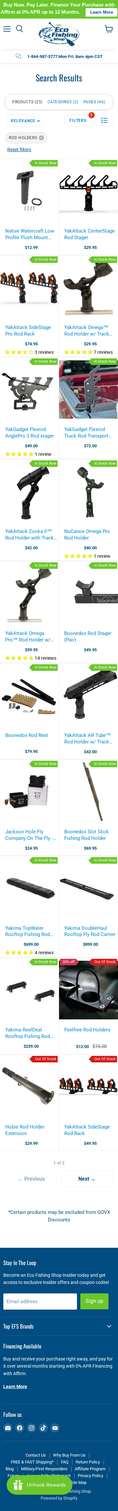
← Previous (31, 1179)
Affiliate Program (90, 1468)
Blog (10, 1468)
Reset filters (19, 149)
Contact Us (36, 1455)
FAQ (65, 1462)
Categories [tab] (62, 102)
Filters (80, 119)
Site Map (78, 1482)
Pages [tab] (93, 102)
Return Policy (88, 1462)
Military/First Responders (44, 1468)
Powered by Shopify (59, 1498)
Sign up (94, 1301)
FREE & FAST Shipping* (32, 1462)
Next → (87, 1179)
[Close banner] (111, 9)
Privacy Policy (90, 1475)
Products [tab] (26, 102)
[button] (104, 120)
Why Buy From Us (69, 1455)
